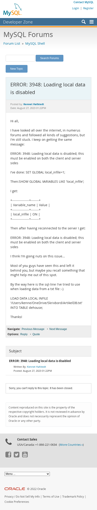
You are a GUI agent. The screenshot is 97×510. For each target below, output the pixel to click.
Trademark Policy (73, 496)
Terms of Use (51, 496)
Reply (24, 334)
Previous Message (33, 329)
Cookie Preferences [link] (17, 501)
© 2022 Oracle (36, 489)
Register (88, 8)
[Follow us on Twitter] (16, 456)
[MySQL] (13, 9)
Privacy (9, 496)
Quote (36, 334)
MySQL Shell (35, 43)
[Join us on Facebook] (8, 456)
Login (75, 8)
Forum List (11, 43)
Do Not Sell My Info (28, 496)
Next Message (58, 329)
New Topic (16, 68)
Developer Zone (18, 22)
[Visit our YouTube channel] (24, 456)
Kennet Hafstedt (36, 366)
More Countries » (71, 445)
